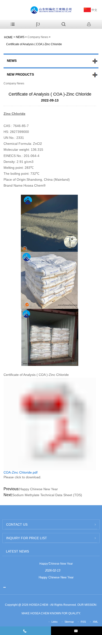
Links (54, 621)
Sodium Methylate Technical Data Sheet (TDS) (47, 495)
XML (95, 621)
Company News (38, 37)
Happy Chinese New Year (38, 489)
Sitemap (69, 621)
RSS (83, 621)
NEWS (20, 37)
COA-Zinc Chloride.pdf (20, 472)
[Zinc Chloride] (50, 280)
